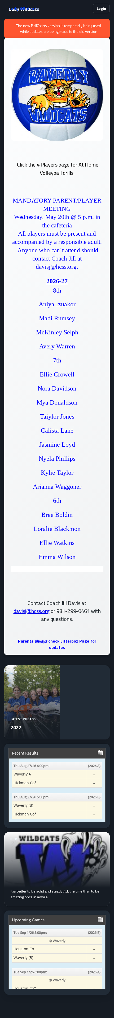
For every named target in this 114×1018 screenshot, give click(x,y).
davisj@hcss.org (32, 611)
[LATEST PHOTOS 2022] (32, 736)
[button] (86, 8)
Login (101, 8)
